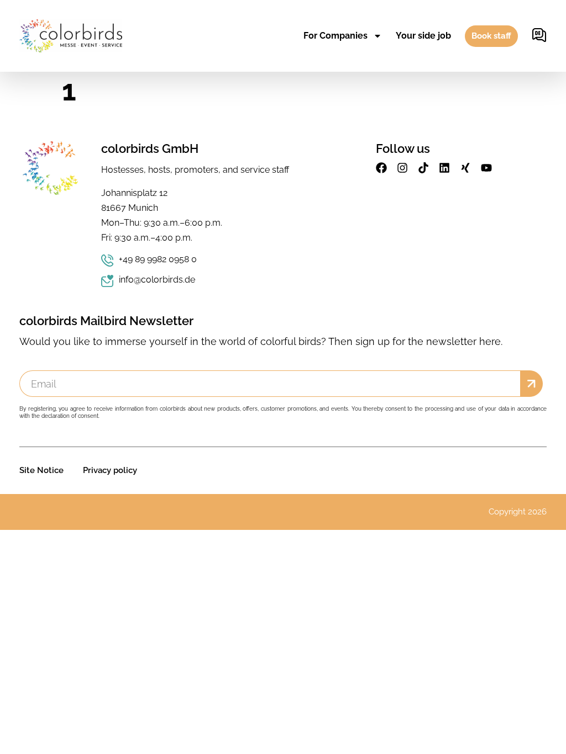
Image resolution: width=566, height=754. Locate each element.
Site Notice (41, 470)
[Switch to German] (539, 36)
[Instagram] (402, 167)
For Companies (335, 35)
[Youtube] (486, 167)
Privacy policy (110, 470)
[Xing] (465, 167)
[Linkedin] (444, 167)
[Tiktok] (423, 167)
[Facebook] (381, 167)
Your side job (423, 35)
